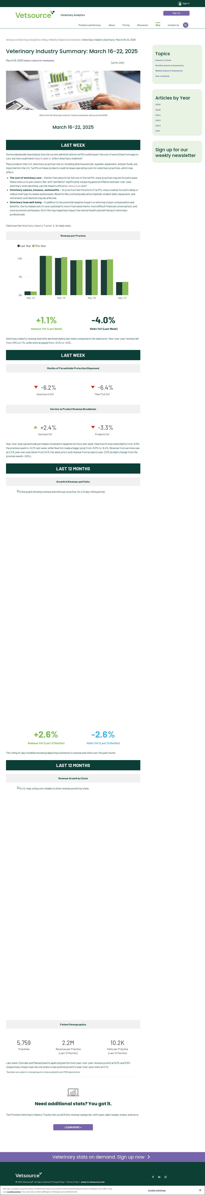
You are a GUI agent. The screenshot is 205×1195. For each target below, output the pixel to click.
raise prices (74, 185)
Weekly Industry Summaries (39, 60)
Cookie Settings (157, 1190)
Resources (142, 25)
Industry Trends (163, 60)
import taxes (41, 158)
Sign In (186, 3)
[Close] (200, 1190)
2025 (158, 109)
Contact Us (173, 25)
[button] (176, 13)
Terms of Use (72, 1182)
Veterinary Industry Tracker (37, 225)
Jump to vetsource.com (93, 1182)
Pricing (126, 25)
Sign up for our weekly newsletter (175, 152)
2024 (158, 115)
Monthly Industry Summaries (169, 65)
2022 (158, 125)
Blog (158, 25)
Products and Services (89, 25)
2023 (158, 120)
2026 (158, 104)
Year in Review (162, 76)
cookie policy (14, 1191)
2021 (157, 131)
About (112, 25)
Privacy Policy (58, 1182)
